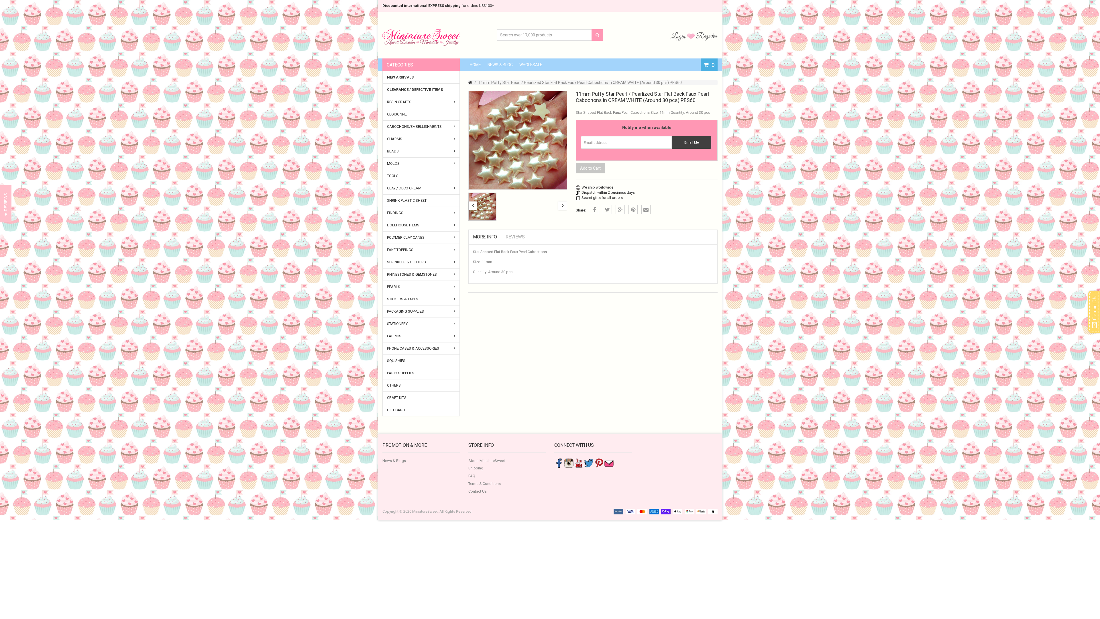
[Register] (707, 36)
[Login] (679, 36)
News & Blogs (394, 461)
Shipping (475, 468)
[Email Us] (609, 463)
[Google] (620, 209)
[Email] (646, 209)
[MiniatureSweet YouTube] (579, 463)
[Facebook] (594, 209)
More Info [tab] (485, 237)
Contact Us (477, 491)
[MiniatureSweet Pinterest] (599, 463)
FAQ (471, 476)
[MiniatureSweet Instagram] (568, 463)
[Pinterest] (633, 209)
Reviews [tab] (515, 237)
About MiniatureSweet (486, 461)
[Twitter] (607, 209)
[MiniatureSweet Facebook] (558, 463)
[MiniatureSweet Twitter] (589, 463)
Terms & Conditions (484, 483)
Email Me (691, 142)
